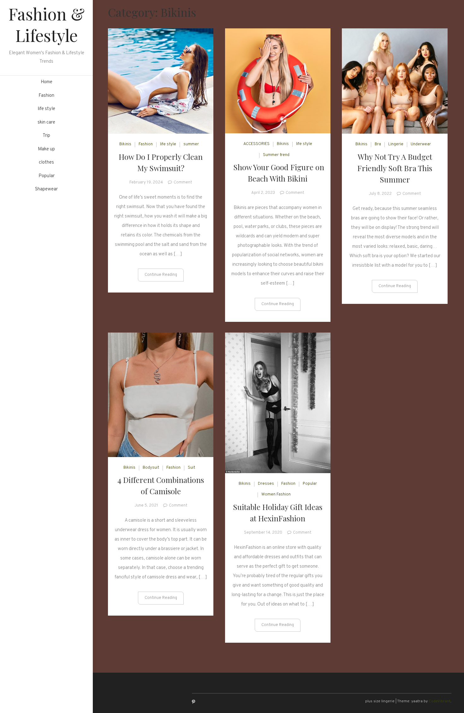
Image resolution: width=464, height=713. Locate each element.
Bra (378, 144)
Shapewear (46, 189)
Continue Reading (161, 274)
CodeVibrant (439, 701)
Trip (46, 136)
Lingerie (395, 144)
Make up (46, 149)
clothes (46, 162)
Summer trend (276, 155)
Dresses (266, 483)
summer (191, 144)
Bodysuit (151, 467)
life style (46, 109)
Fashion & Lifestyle (47, 24)
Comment (183, 182)
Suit (191, 467)
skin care (46, 122)
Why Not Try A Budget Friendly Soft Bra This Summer (394, 168)
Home (46, 82)
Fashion (46, 96)
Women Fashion (276, 494)
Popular (47, 176)
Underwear (421, 144)
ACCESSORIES (256, 144)
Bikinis (125, 144)
